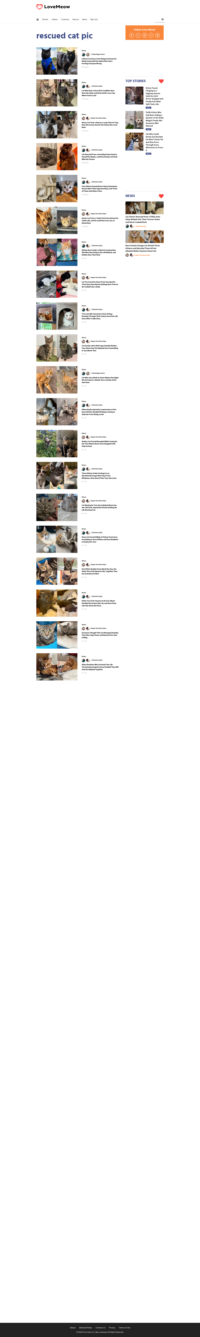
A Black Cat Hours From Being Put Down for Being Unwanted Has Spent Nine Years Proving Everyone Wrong (99, 61)
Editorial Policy (85, 1328)
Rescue (76, 19)
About (73, 1328)
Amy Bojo (99, 86)
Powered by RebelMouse (160, 22)
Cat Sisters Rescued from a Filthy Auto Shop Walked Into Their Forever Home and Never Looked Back (142, 219)
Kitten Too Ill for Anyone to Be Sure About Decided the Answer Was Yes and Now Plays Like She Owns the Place (99, 603)
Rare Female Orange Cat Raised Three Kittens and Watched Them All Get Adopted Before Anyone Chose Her (142, 248)
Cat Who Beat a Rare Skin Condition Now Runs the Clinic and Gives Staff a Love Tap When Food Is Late (98, 93)
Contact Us (100, 1328)
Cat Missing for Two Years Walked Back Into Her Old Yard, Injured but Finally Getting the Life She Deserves (99, 507)
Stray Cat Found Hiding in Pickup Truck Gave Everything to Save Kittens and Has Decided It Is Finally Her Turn (100, 539)
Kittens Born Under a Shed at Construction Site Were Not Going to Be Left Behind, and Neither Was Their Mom (99, 252)
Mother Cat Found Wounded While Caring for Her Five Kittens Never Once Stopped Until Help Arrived (99, 443)
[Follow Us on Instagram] (144, 35)
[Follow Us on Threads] (157, 35)
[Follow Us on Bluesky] (151, 35)
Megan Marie (100, 54)
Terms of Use (124, 1328)
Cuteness (65, 19)
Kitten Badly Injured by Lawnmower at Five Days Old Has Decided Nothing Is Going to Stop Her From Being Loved (99, 411)
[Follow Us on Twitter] (138, 35)
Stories (45, 19)
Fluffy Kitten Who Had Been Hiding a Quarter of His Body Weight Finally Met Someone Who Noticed (155, 119)
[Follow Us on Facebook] (131, 35)
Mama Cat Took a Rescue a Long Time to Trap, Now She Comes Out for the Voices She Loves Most (100, 124)
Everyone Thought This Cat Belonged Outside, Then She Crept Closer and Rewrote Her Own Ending (100, 635)
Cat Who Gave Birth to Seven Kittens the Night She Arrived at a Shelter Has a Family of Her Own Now (100, 380)
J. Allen (93, 54)
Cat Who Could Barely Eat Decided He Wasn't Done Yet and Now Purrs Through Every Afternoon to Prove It (154, 142)
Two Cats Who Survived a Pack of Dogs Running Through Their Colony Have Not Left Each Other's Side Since (100, 316)
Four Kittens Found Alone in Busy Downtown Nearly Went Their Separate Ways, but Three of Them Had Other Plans (99, 188)
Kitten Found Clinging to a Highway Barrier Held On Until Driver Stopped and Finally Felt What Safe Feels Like (154, 96)
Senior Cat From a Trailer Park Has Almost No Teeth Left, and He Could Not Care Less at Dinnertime (100, 220)
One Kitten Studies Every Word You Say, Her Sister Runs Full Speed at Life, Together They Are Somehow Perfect (99, 571)
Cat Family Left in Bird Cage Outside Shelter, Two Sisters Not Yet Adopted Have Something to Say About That (100, 348)
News (84, 19)
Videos (55, 19)
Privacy (112, 1328)
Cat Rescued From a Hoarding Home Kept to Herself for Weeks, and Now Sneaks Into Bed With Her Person (99, 156)
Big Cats (94, 19)
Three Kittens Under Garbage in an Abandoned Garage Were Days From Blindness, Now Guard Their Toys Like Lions (99, 475)
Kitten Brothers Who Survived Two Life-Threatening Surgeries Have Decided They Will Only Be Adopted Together (100, 667)
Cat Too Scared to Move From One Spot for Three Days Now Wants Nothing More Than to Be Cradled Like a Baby (100, 284)
